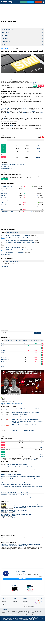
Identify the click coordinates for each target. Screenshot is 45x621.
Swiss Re (24, 107)
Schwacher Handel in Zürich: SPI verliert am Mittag (16, 245)
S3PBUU (41, 442)
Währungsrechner (26, 614)
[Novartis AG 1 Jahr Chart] (40, 197)
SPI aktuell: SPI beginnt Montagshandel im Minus (16, 249)
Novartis (18, 111)
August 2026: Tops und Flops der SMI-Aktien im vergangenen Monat (15, 482)
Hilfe (14, 600)
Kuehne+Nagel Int (5, 359)
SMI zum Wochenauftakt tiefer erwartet (20, 416)
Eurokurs (30, 612)
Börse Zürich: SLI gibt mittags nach (13, 247)
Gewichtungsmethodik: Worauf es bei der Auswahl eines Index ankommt (21, 466)
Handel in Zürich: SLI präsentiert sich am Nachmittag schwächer (19, 240)
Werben (15, 601)
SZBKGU (41, 451)
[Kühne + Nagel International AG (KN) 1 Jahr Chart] (35, 191)
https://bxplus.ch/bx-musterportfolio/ (8, 401)
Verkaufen (41, 85)
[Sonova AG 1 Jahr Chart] (40, 202)
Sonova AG (3, 202)
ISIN (10, 23)
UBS (4, 118)
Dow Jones (27, 611)
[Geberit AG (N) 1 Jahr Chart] (40, 188)
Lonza (33, 111)
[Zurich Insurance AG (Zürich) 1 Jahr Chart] (37, 211)
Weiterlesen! (4, 179)
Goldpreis (11, 612)
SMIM (13, 611)
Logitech (34, 79)
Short (3, 157)
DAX (16, 611)
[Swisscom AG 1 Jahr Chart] (40, 207)
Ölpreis (33, 614)
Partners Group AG (5, 200)
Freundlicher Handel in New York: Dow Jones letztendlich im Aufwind (15, 494)
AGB (23, 604)
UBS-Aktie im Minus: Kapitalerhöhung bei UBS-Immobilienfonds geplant (16, 484)
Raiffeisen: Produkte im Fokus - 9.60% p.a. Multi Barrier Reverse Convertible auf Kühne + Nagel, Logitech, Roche (27, 425)
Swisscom (3, 109)
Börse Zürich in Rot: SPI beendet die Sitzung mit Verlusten (18, 235)
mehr (2, 366)
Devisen (20, 612)
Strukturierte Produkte (7, 614)
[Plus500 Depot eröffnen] (9, 2)
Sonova (41, 112)
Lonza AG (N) (4, 195)
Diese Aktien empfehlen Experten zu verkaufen (11, 474)
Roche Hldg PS (4, 357)
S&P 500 (4, 612)
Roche (8, 112)
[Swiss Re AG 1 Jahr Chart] (40, 204)
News (37, 83)
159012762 (38, 157)
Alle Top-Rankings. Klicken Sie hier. (8, 517)
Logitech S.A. (4, 193)
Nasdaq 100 (33, 611)
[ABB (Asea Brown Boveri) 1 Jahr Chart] (37, 186)
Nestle (2, 345)
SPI (8, 611)
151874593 (38, 148)
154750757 (38, 145)
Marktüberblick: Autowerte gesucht (19, 414)
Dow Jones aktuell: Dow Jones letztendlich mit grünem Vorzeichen (15, 492)
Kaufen (34, 85)
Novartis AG (3, 197)
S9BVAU (41, 447)
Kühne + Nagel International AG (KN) (9, 190)
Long (3, 145)
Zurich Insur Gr (4, 348)
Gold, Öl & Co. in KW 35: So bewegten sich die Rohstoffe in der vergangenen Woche (18, 497)
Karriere (4, 601)
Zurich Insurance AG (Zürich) (7, 211)
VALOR (2, 23)
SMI (13, 79)
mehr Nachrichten (5, 254)
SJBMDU (41, 454)
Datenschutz (25, 601)
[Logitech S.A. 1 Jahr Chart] (40, 193)
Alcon (2, 343)
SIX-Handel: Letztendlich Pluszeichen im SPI (15, 252)
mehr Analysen (4, 266)
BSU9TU (41, 456)
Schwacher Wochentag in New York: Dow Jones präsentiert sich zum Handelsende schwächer (20, 476)
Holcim (2, 364)
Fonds (40, 612)
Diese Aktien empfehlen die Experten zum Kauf (11, 490)
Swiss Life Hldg (4, 350)
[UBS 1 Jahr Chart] (42, 209)
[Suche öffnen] (43, 2)
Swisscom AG (4, 207)
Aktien (16, 612)
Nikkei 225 (39, 611)
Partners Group (26, 108)
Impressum (25, 600)
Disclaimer (25, 603)
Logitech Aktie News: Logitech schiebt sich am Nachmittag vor (19, 237)
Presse (3, 603)
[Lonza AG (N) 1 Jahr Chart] (40, 195)
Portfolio (20, 614)
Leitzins (37, 614)
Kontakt (3, 600)
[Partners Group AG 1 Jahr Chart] (39, 200)
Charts (34, 83)
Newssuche (4, 330)
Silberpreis (35, 612)
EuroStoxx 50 (21, 611)
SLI (10, 611)
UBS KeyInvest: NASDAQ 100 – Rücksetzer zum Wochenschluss (25, 419)
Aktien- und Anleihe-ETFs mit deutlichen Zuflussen (22, 428)
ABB (2, 354)
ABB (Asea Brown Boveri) (6, 186)
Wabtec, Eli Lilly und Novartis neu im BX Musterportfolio (11, 394)
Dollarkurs (25, 612)
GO (37, 332)
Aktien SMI (4, 611)
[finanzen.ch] (8, 1)
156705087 (38, 151)
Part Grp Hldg (4, 361)
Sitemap (4, 604)
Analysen (39, 83)
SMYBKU (41, 445)
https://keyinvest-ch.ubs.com (31, 459)
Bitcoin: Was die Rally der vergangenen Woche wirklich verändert (25, 412)
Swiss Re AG (3, 204)
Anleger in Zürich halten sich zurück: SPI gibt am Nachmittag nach (20, 242)
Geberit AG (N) (4, 188)
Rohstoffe (15, 614)
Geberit (22, 109)
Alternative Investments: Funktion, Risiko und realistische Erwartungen (21, 469)
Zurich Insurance (35, 127)
